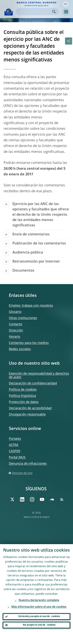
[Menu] (66, 12)
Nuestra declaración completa (39, 600)
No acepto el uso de (39, 625)
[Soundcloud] (52, 499)
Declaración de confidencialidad (33, 383)
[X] (12, 499)
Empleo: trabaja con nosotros (31, 305)
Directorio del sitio (22, 473)
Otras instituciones (23, 318)
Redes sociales (20, 349)
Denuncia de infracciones (28, 463)
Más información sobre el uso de (38, 607)
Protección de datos (24, 402)
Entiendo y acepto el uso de (39, 616)
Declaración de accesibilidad (30, 408)
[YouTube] (42, 499)
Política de (23, 389)
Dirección (16, 330)
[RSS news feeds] (62, 499)
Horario (14, 336)
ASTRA (13, 445)
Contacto (15, 324)
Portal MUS (17, 457)
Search (54, 12)
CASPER (14, 451)
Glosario (15, 312)
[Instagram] (32, 499)
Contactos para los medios (29, 343)
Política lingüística (22, 395)
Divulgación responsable (27, 414)
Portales (15, 438)
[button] (65, 4)
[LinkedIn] (22, 499)
